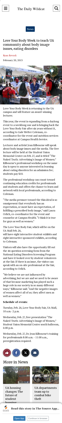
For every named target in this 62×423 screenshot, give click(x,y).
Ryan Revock (10, 55)
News (30, 29)
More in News (15, 362)
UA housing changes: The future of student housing (14, 395)
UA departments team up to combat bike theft (45, 393)
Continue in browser (37, 418)
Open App (19, 418)
